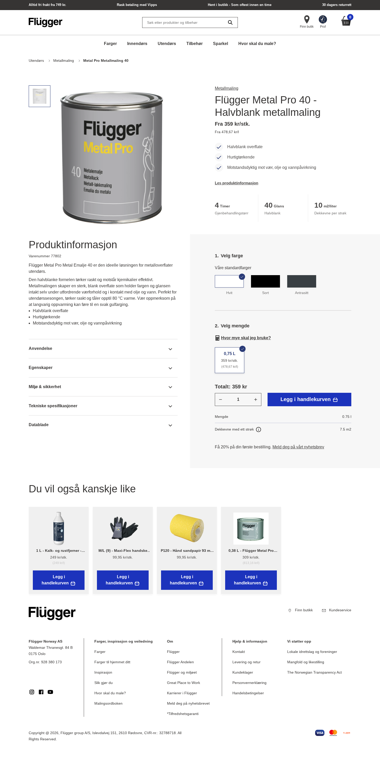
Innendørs (137, 43)
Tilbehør (194, 43)
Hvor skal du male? (257, 43)
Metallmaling (226, 88)
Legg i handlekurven (306, 399)
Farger (110, 43)
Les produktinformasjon (236, 183)
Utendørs (167, 43)
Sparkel (220, 43)
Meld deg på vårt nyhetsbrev (298, 447)
